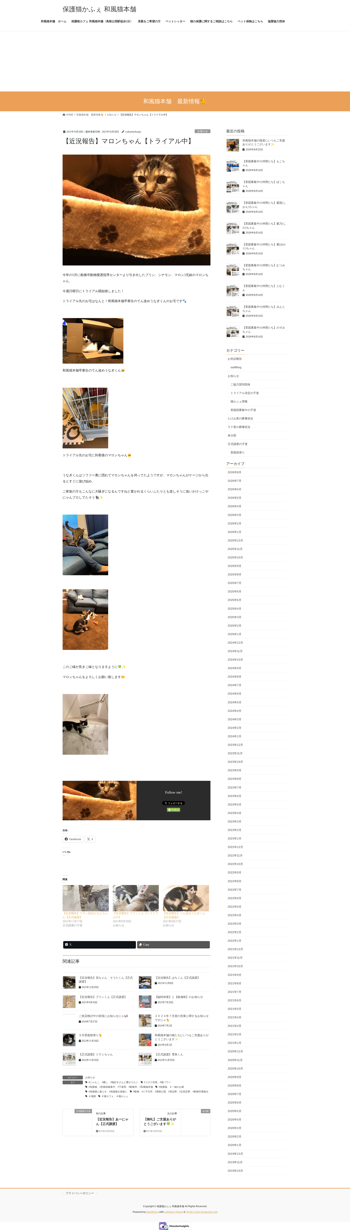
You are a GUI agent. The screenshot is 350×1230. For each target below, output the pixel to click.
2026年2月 (234, 523)
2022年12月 (235, 847)
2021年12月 (235, 949)
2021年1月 (234, 1042)
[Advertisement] (175, 61)
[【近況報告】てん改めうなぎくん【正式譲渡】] (186, 898)
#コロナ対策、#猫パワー (157, 1082)
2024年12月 (235, 642)
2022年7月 (234, 889)
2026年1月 (234, 532)
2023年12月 (235, 744)
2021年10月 (235, 966)
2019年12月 (235, 1153)
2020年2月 (234, 1136)
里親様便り (237, 452)
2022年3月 (234, 923)
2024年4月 (234, 710)
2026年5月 (234, 497)
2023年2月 (234, 830)
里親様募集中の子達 (243, 410)
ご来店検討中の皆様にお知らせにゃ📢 (103, 1016)
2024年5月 (234, 702)
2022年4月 (234, 915)
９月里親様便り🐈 (90, 1035)
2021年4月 (234, 1017)
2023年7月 (234, 787)
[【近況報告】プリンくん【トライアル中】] (136, 898)
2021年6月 (234, 1000)
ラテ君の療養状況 (239, 427)
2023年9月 (234, 770)
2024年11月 (235, 651)
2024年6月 (234, 693)
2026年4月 (234, 506)
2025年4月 (234, 608)
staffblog (235, 367)
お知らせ (202, 131)
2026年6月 (234, 489)
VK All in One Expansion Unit (202, 1212)
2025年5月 (234, 600)
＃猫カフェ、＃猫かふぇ (114, 1096)
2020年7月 (234, 1094)
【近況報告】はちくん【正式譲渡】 (177, 977)
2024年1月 (234, 736)
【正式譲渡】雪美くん (169, 1054)
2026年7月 (234, 480)
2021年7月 (234, 991)
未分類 (232, 435)
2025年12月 (235, 540)
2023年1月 (234, 838)
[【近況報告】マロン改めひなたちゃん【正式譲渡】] (86, 898)
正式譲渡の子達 (238, 444)
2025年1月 (234, 634)
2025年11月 (235, 549)
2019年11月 (235, 1162)
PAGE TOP (338, 1189)
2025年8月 (234, 574)
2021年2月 (234, 1034)
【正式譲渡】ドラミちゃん (96, 1054)
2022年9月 (234, 872)
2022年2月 (234, 932)
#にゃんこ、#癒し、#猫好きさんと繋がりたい (113, 1082)
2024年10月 (235, 659)
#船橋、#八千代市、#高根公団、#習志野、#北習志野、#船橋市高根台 (170, 1091)
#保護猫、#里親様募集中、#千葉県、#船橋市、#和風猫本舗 (121, 1087)
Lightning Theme (173, 1212)
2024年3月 (234, 719)
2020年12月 (235, 1051)
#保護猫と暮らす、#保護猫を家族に (108, 1091)
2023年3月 (234, 821)
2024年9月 (234, 668)
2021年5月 (234, 1008)
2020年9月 (234, 1077)
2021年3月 (234, 1025)
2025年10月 (235, 557)
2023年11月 (235, 753)
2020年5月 (234, 1111)
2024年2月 (234, 727)
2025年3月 (234, 617)
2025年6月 (234, 591)
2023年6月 (234, 796)
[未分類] (195, 1119)
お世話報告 (235, 358)
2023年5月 (234, 804)
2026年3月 (234, 515)
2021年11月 (235, 957)
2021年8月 (234, 983)
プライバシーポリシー (80, 1193)
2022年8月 (234, 881)
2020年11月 (235, 1060)
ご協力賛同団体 (240, 384)
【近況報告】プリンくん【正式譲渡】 (103, 997)
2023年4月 (234, 813)
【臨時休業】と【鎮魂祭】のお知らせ (179, 997)
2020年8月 (234, 1085)
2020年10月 (235, 1068)
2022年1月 (234, 940)
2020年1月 (234, 1145)
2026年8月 (234, 472)
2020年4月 (234, 1119)
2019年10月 (235, 1170)
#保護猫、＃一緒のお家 (171, 1087)
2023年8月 (234, 778)
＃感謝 (92, 1096)
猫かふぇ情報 (239, 401)
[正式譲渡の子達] (77, 1121)
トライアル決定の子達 (244, 393)
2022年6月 (234, 898)
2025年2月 (234, 625)
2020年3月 (234, 1128)
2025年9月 (234, 566)
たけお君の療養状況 (240, 418)
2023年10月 (235, 761)
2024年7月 (234, 685)
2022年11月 (235, 855)
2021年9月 (234, 974)
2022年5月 (234, 906)
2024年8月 (234, 676)
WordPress (152, 1212)
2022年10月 (235, 864)
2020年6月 (234, 1102)
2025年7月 (234, 583)
